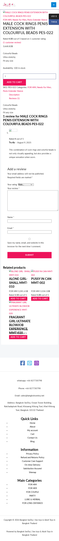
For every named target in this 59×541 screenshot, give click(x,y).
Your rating (12, 185)
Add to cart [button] (18, 299)
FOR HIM (7, 20)
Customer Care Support (32, 461)
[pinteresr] (29, 363)
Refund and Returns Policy (32, 458)
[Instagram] (36, 363)
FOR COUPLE (32, 492)
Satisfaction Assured (32, 469)
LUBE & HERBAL (32, 499)
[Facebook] (22, 363)
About (32, 427)
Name (10, 217)
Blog (32, 442)
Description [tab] (14, 95)
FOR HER (32, 488)
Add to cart (14, 82)
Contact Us (32, 438)
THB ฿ (53, 22)
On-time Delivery (32, 465)
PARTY (32, 496)
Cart (32, 434)
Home (32, 423)
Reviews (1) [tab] (14, 98)
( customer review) (12, 43)
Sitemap (32, 472)
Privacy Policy (32, 454)
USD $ (53, 16)
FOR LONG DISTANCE (32, 503)
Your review (13, 188)
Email (10, 228)
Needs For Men (19, 20)
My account (32, 430)
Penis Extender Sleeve (37, 20)
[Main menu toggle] (53, 4)
